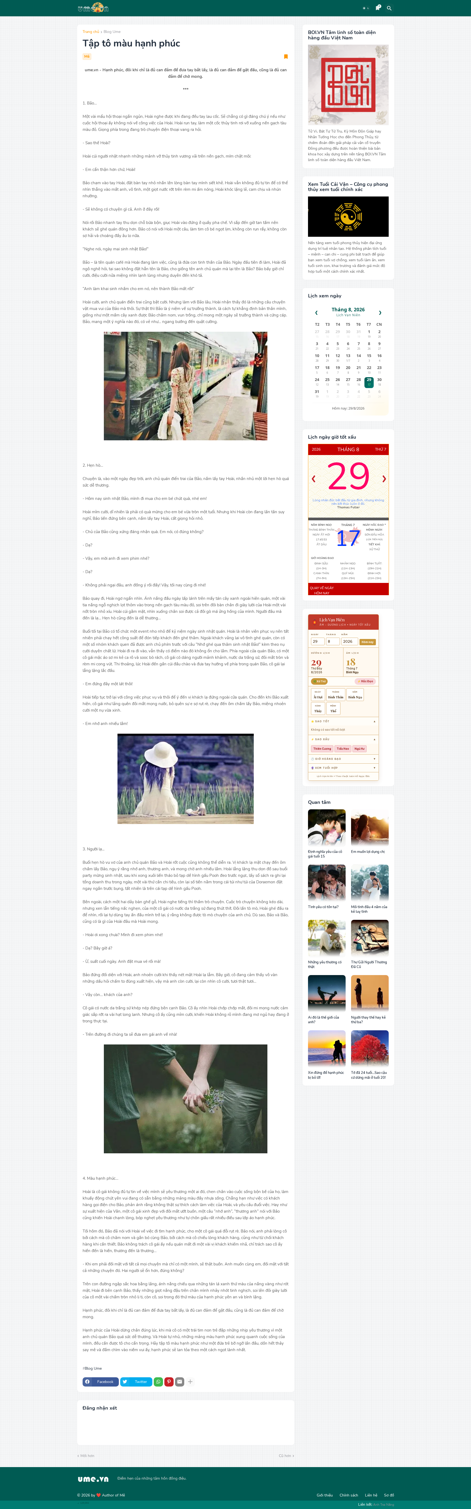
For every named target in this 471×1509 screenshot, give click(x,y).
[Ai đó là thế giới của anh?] (327, 994)
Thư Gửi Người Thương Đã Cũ (369, 965)
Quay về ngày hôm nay (322, 591)
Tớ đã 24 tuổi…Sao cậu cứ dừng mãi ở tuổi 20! (369, 1075)
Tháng (331, 634)
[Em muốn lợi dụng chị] (370, 828)
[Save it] (286, 57)
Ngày (315, 634)
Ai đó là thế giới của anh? (323, 1020)
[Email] (179, 1382)
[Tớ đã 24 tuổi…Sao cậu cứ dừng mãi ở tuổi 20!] (370, 1049)
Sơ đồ (389, 1495)
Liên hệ (371, 1495)
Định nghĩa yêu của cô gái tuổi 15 (325, 854)
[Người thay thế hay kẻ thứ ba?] (370, 994)
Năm (344, 634)
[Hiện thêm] (190, 1382)
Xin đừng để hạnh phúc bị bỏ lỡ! (326, 1075)
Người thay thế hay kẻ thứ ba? (368, 1020)
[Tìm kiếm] (389, 8)
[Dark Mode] (366, 8)
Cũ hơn (285, 1455)
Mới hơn (87, 1455)
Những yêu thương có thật (325, 965)
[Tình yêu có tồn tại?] (327, 883)
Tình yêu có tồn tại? (323, 907)
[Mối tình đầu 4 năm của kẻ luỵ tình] (370, 883)
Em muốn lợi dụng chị (368, 852)
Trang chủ (91, 32)
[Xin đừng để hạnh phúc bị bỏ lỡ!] (327, 1049)
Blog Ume (112, 32)
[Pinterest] (169, 1382)
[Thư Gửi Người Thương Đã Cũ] (370, 938)
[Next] (384, 479)
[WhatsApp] (158, 1382)
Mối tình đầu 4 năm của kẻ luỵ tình (369, 909)
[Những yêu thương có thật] (327, 938)
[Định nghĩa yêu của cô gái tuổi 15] (327, 828)
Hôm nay (368, 642)
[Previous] (313, 479)
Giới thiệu (325, 1495)
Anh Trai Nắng (383, 1504)
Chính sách (349, 1495)
